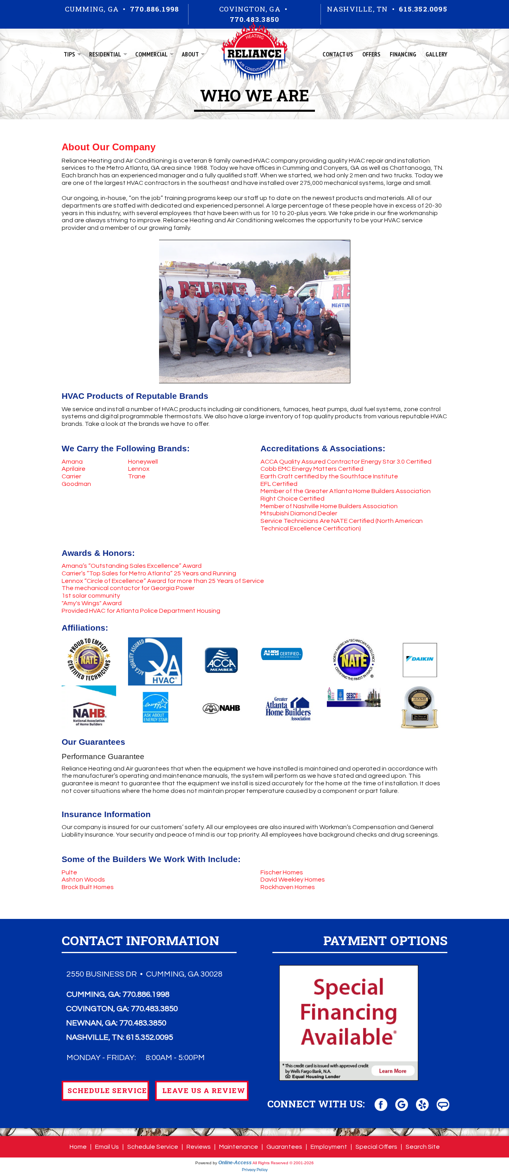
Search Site (423, 1147)
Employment (329, 1147)
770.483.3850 (254, 19)
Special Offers (376, 1147)
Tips (69, 54)
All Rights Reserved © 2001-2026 (283, 1163)
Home (78, 1147)
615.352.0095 (423, 9)
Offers (371, 54)
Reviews (199, 1147)
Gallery (436, 54)
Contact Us (337, 54)
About (190, 54)
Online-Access (235, 1162)
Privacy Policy (255, 1170)
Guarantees (284, 1147)
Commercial (151, 54)
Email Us (107, 1147)
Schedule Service (152, 1147)
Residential (105, 54)
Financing (403, 54)
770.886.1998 (154, 9)
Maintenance (238, 1147)
